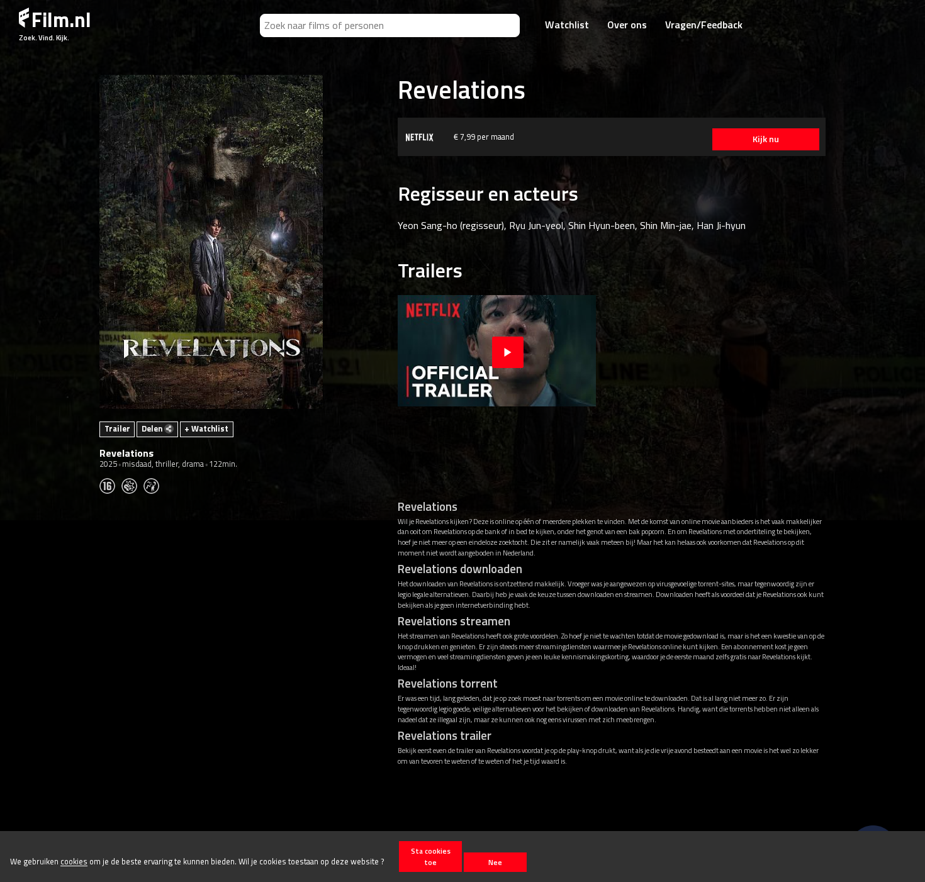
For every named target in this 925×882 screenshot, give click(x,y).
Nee (495, 862)
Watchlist (567, 24)
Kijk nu (766, 139)
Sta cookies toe (431, 856)
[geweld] (132, 485)
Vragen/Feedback (704, 24)
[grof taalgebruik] (154, 485)
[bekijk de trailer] (508, 350)
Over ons (627, 24)
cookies (73, 862)
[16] (110, 485)
